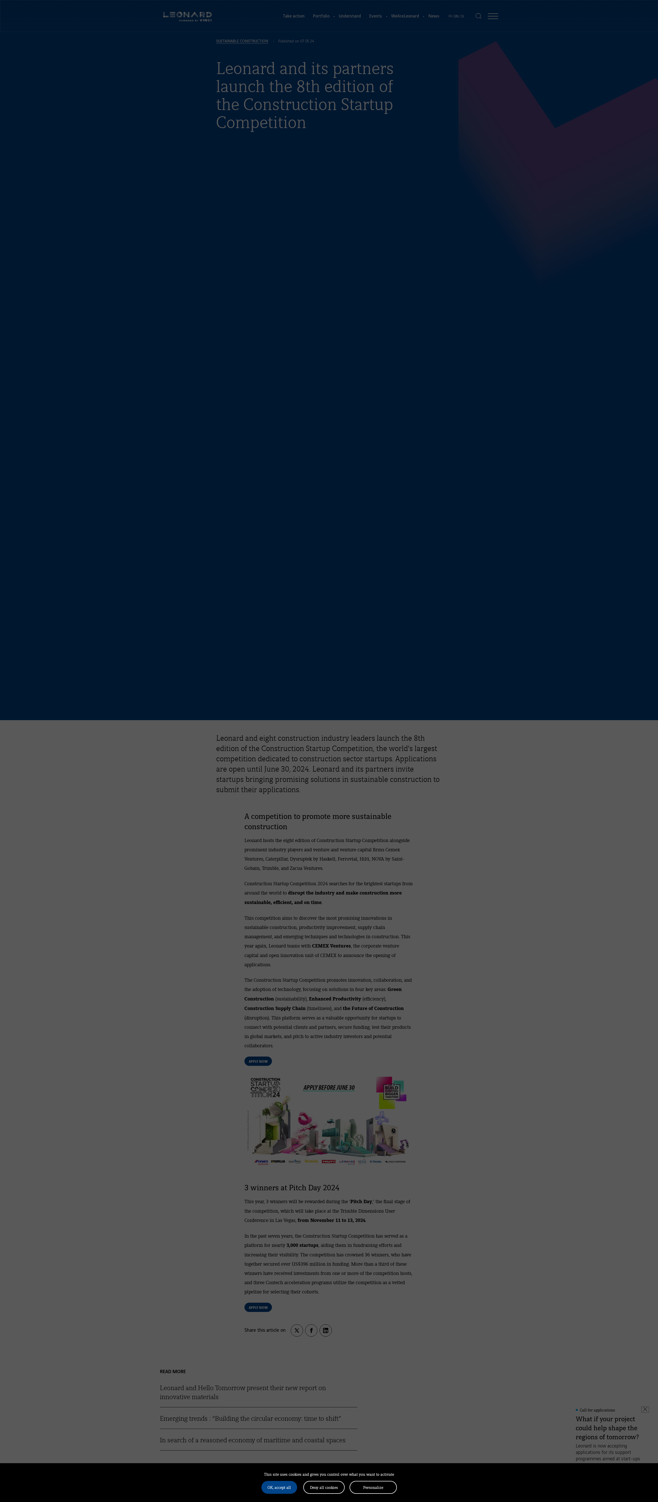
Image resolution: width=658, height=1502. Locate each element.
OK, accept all (279, 1487)
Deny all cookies (324, 1487)
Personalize (373, 1487)
